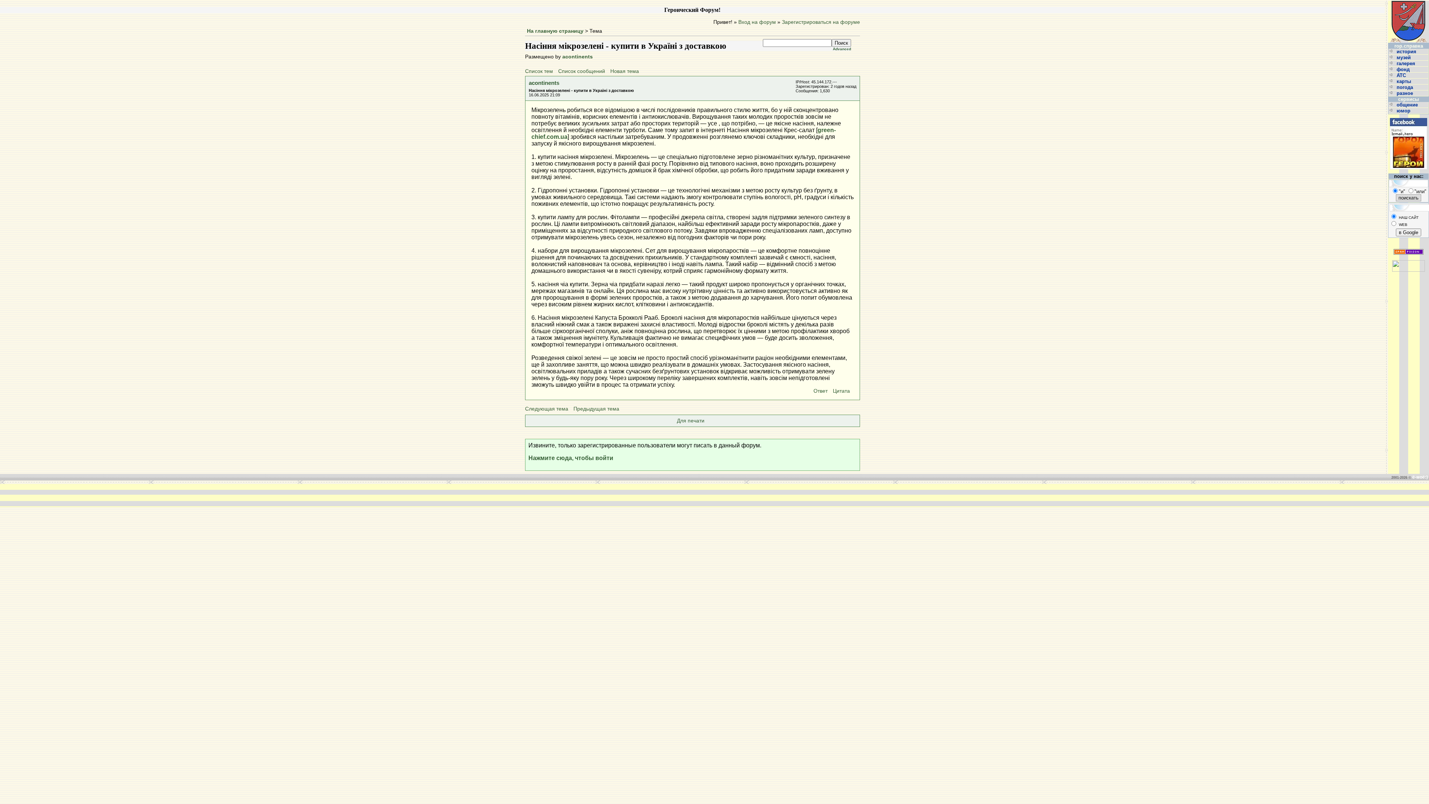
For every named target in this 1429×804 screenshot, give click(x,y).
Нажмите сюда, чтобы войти (570, 458)
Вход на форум (757, 22)
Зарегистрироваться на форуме (821, 22)
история (1407, 51)
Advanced (842, 49)
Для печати (690, 421)
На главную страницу (555, 31)
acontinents (577, 57)
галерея (1407, 63)
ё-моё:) (1420, 477)
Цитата (841, 391)
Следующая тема (546, 409)
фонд (1404, 69)
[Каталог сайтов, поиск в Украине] (1408, 263)
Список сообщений (581, 71)
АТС (1402, 75)
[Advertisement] (602, 495)
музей (1404, 57)
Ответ (820, 391)
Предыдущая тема (596, 409)
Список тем (539, 71)
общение (1408, 105)
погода (1405, 87)
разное (1405, 93)
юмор (1404, 111)
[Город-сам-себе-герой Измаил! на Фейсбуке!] (1408, 117)
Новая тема (624, 71)
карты (1405, 81)
